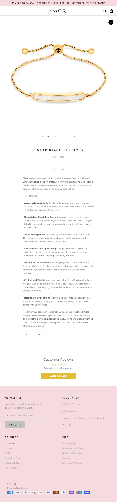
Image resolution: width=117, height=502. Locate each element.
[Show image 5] (62, 136)
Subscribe (15, 424)
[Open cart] (111, 11)
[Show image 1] (48, 136)
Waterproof (11, 468)
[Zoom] (110, 22)
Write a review (58, 376)
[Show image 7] (68, 136)
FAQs (8, 453)
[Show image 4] (58, 136)
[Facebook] (63, 424)
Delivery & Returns (72, 453)
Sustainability (12, 463)
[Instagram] (70, 424)
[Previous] (42, 136)
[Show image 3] (55, 136)
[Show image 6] (65, 136)
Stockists (66, 458)
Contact (9, 448)
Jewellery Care (13, 458)
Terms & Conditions (72, 448)
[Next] (74, 136)
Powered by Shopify (17, 488)
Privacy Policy (69, 443)
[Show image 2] (51, 136)
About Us (10, 443)
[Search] (104, 11)
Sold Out (58, 169)
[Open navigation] (6, 11)
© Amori (12, 484)
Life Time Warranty (72, 463)
